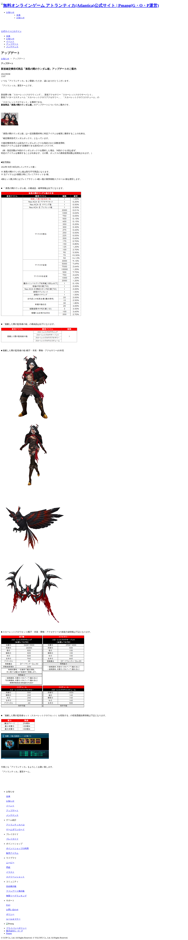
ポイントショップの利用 (17, 848)
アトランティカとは (15, 825)
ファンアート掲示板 (15, 891)
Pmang (9, 933)
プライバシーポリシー (16, 928)
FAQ (8, 905)
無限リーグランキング (16, 896)
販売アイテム (12, 853)
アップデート (19, 59)
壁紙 (8, 867)
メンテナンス (12, 815)
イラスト (10, 872)
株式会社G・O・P (14, 931)
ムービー (10, 863)
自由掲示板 (11, 886)
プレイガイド (12, 839)
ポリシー (10, 914)
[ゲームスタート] (94, 26)
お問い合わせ (12, 910)
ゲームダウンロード (15, 829)
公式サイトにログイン (11, 31)
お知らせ (10, 12)
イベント (10, 806)
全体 (18, 15)
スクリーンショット (15, 877)
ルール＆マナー (13, 919)
